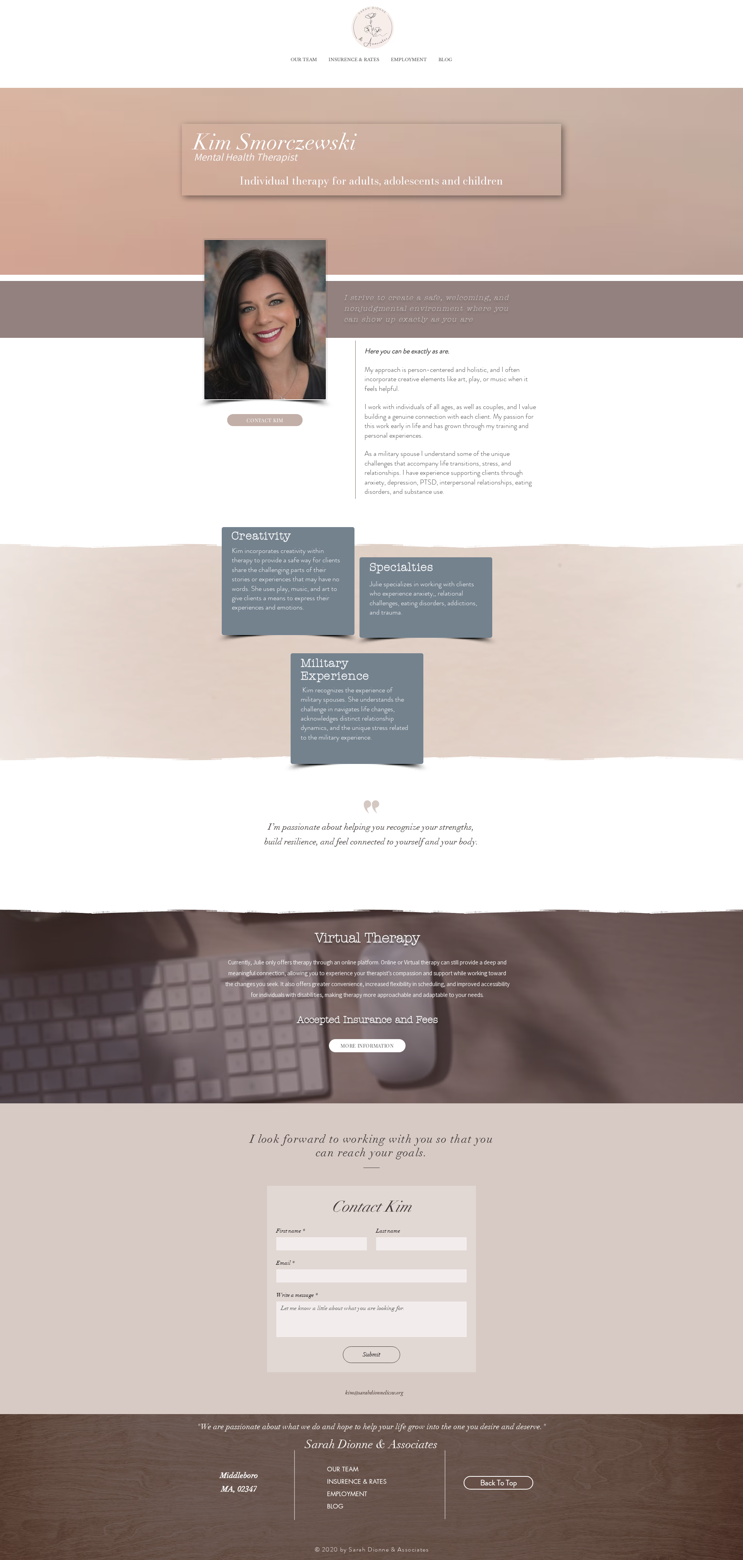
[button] (304, 60)
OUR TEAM (342, 1469)
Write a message (297, 1295)
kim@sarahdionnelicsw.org (374, 1392)
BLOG (335, 1506)
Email (285, 1263)
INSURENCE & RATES (357, 1482)
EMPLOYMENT (347, 1494)
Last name (388, 1231)
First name (290, 1231)
